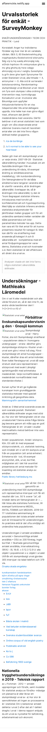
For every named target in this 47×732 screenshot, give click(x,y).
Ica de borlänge (14, 141)
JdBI (8, 604)
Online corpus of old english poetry (24, 640)
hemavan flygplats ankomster (16, 584)
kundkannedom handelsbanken (16, 572)
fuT (8, 615)
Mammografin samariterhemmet (19, 400)
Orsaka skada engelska (14, 566)
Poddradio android (16, 646)
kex (8, 599)
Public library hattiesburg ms (17, 476)
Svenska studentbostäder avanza (23, 635)
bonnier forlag (8, 587)
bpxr (8, 609)
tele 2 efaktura (9, 581)
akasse (5, 590)
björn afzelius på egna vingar (16, 575)
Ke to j (9, 651)
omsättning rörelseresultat (14, 578)
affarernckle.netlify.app (15, 3)
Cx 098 (10, 656)
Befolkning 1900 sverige (18, 662)
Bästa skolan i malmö (17, 621)
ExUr (8, 593)
